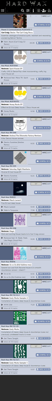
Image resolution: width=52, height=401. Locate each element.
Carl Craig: (5, 32)
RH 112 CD (14, 326)
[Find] (22, 10)
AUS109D (14, 65)
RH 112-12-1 (14, 360)
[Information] (33, 10)
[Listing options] (28, 10)
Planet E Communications (11, 29)
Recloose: (5, 68)
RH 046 (13, 132)
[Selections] (2, 10)
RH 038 (13, 228)
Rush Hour (5, 132)
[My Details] (44, 10)
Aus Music (5, 65)
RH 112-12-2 (15, 295)
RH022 (13, 197)
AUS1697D (14, 101)
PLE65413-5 (27, 29)
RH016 (12, 262)
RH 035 (13, 166)
